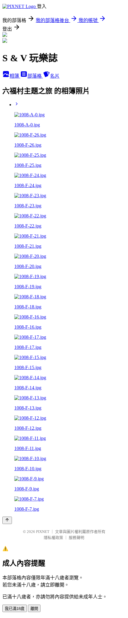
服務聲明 (76, 537)
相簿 (15, 76)
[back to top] (7, 520)
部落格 (35, 76)
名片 (55, 76)
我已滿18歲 (14, 608)
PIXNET (42, 531)
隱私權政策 (53, 537)
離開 (34, 608)
